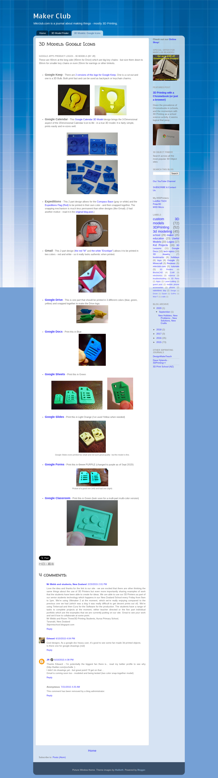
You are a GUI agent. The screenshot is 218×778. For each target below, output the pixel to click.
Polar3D (157, 204)
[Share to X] (46, 563)
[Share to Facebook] (49, 563)
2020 (159, 308)
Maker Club (52, 15)
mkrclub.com (159, 266)
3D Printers (166, 269)
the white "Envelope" (102, 251)
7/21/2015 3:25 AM (70, 687)
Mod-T (155, 297)
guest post (157, 284)
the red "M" (80, 251)
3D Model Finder (60, 33)
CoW (172, 272)
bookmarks (158, 257)
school (156, 235)
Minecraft (157, 263)
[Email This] (40, 563)
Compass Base (105, 201)
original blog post (84, 212)
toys (159, 260)
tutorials (175, 266)
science (171, 275)
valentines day (159, 290)
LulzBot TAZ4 (159, 201)
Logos (170, 241)
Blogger (141, 770)
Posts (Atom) (59, 757)
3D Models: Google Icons (87, 33)
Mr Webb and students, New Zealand (67, 584)
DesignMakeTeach (162, 356)
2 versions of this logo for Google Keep (95, 75)
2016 (159, 338)
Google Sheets (55, 374)
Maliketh (119, 770)
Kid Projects (160, 245)
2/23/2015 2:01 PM (97, 584)
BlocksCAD (158, 272)
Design (173, 291)
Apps (158, 281)
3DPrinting (161, 227)
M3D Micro (158, 207)
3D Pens (175, 278)
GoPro (173, 294)
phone (172, 287)
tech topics (169, 251)
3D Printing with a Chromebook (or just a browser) (165, 96)
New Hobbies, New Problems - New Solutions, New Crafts (167, 319)
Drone (155, 294)
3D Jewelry (161, 254)
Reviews (171, 263)
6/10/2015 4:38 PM (64, 660)
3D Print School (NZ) (163, 366)
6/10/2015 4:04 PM (65, 638)
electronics (157, 275)
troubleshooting (159, 278)
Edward (51, 638)
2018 (159, 329)
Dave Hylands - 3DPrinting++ (160, 361)
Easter (164, 294)
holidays (175, 257)
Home (42, 33)
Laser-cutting (170, 281)
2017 (159, 334)
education (158, 238)
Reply (49, 629)
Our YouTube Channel (164, 181)
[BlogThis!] (43, 563)
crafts (163, 297)
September (165, 312)
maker (170, 235)
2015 (159, 342)
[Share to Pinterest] (52, 563)
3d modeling (162, 231)
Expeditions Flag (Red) (57, 205)
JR (48, 660)
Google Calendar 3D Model (89, 119)
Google (171, 260)
